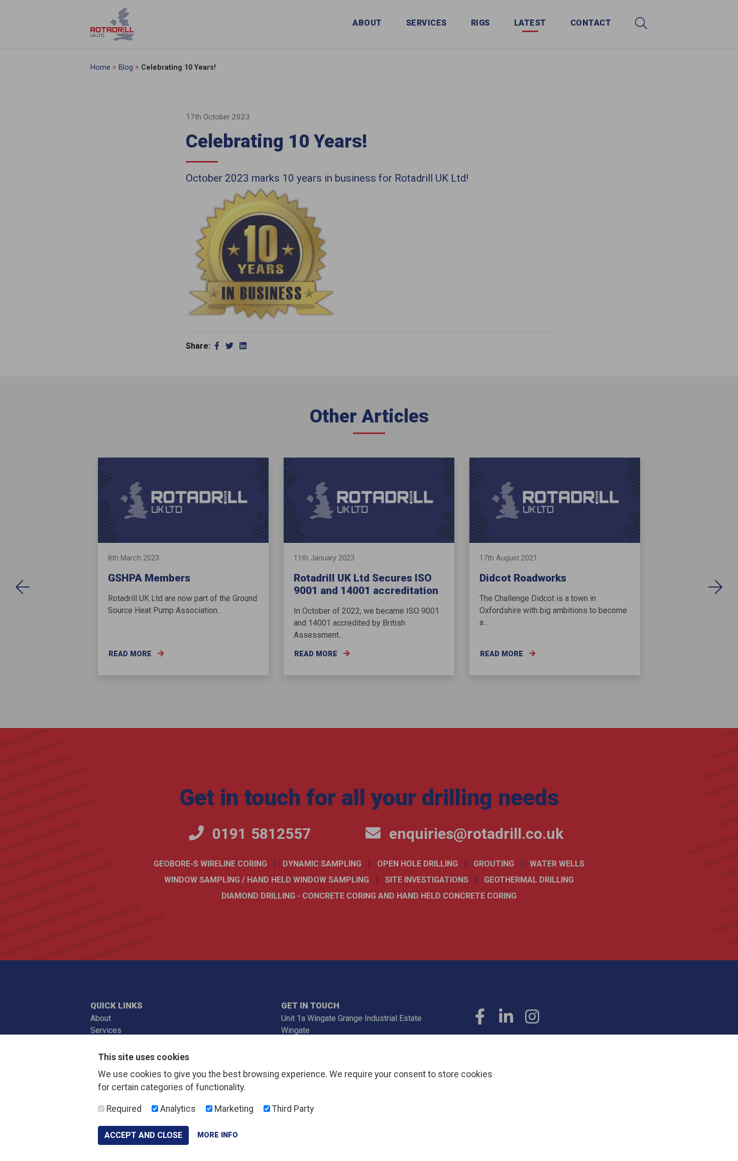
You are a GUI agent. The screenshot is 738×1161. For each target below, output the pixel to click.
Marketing (233, 1109)
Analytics (177, 1109)
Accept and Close (143, 1135)
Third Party (292, 1109)
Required (123, 1109)
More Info (217, 1135)
